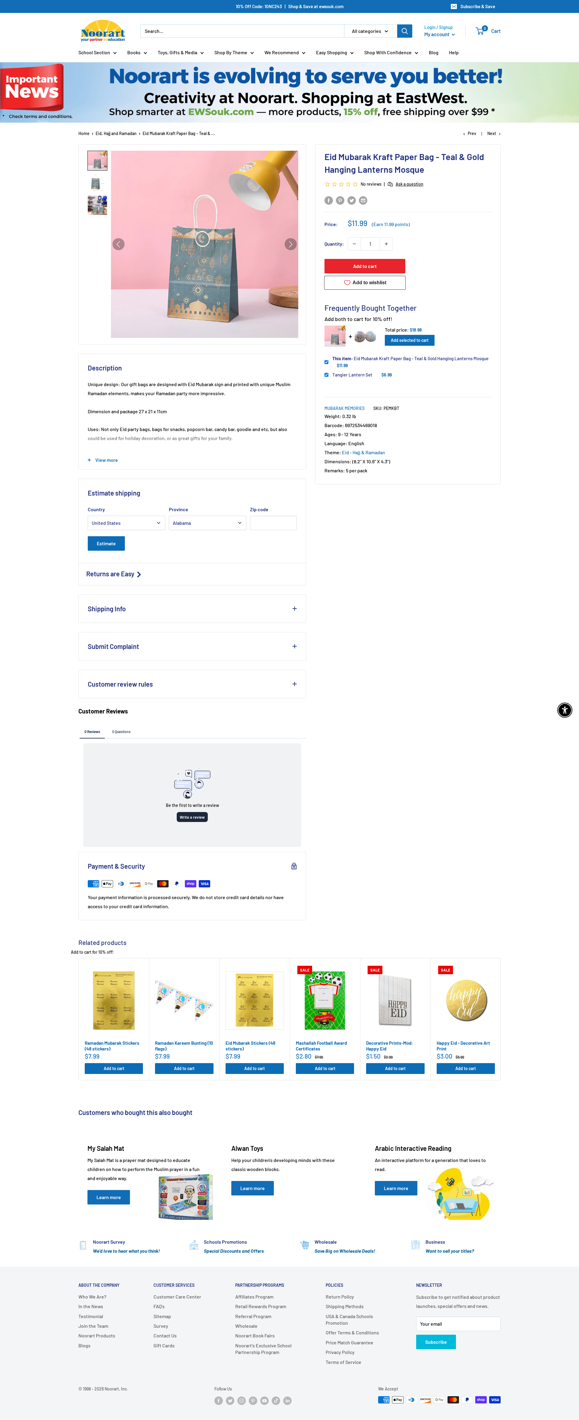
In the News (90, 1306)
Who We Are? (92, 1296)
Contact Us (165, 1335)
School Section (94, 52)
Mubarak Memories (344, 408)
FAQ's (159, 1306)
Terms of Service (343, 1362)
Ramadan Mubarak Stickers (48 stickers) (112, 1046)
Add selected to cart (410, 340)
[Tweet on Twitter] (351, 200)
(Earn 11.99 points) (391, 224)
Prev (472, 133)
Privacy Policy (340, 1352)
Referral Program (253, 1316)
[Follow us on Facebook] (218, 1400)
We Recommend (281, 52)
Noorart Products (96, 1335)
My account (437, 34)
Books (134, 52)
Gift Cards (164, 1345)
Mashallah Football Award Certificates (321, 1046)
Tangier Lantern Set (352, 374)
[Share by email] (363, 200)
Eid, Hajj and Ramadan (116, 133)
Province (178, 509)
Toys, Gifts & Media (177, 52)
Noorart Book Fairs (255, 1335)
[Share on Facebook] (328, 200)
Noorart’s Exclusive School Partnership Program (263, 1349)
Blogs (84, 1345)
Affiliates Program (254, 1296)
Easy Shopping (331, 52)
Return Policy (340, 1296)
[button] (97, 161)
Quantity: (334, 244)
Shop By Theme (230, 52)
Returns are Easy (111, 574)
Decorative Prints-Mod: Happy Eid (389, 1046)
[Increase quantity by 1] (386, 244)
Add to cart (365, 266)
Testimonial (90, 1316)
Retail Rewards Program (260, 1306)
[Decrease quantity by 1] (354, 244)
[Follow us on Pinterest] (253, 1400)
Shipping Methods (345, 1306)
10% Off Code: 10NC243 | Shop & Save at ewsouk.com (289, 6)
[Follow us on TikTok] (276, 1400)
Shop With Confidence (388, 52)
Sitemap (162, 1316)
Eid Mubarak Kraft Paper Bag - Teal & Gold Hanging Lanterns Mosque (410, 358)
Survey (160, 1326)
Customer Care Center (177, 1296)
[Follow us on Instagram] (241, 1400)
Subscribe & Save (477, 6)
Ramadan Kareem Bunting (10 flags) (184, 1046)
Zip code (259, 509)
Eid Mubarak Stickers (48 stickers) (250, 1046)
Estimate (106, 543)
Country (96, 509)
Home (84, 133)
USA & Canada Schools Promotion (349, 1319)
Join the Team (93, 1326)
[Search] (404, 31)
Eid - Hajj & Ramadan (363, 452)
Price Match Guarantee (349, 1342)
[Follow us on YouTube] (264, 1400)
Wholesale (246, 1326)
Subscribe (436, 1342)
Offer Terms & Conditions (352, 1332)
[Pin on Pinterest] (340, 200)
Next (491, 133)
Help (454, 52)
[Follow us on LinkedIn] (287, 1400)
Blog (433, 52)
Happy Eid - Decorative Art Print (463, 1046)
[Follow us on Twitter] (230, 1400)
